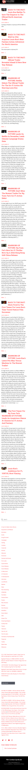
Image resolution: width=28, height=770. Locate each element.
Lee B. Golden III (5, 22)
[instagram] (12, 740)
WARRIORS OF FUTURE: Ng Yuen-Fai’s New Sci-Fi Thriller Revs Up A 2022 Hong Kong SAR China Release (13, 250)
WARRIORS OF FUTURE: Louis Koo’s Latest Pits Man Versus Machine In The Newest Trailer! (14, 361)
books (2, 535)
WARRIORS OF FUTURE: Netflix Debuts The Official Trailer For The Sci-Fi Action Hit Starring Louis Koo (13, 83)
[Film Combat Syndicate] (8, 3)
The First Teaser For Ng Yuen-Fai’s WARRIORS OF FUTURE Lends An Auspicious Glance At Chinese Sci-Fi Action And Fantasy (14, 417)
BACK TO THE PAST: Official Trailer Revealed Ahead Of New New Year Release (14, 61)
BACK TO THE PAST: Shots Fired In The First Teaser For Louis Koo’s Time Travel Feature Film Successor (13, 307)
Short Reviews (4, 608)
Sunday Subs (4, 623)
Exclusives (3, 555)
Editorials (3, 553)
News (2, 587)
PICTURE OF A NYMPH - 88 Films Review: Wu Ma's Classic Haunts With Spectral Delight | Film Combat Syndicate (13, 692)
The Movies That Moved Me (7, 636)
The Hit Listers (4, 634)
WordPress (10, 764)
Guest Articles (4, 563)
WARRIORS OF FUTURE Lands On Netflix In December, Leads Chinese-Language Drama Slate (13, 136)
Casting (3, 542)
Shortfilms (3, 610)
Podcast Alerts (4, 597)
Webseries (3, 647)
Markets (3, 584)
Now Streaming (5, 589)
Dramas (3, 550)
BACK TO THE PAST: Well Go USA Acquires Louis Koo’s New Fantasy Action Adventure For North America (13, 39)
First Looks (4, 561)
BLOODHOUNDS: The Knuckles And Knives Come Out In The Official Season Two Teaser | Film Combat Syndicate (14, 710)
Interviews (3, 579)
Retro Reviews (4, 602)
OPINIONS (3, 592)
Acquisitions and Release (7, 529)
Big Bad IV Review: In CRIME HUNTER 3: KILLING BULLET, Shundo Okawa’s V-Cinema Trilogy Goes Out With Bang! (13, 660)
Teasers (3, 626)
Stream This (4, 618)
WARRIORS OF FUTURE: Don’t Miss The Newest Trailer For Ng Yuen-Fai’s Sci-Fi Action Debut (13, 193)
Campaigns (4, 540)
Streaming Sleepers (5, 621)
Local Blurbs (4, 581)
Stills (2, 615)
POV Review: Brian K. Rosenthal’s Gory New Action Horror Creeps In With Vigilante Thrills (13, 733)
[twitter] (2, 740)
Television (3, 628)
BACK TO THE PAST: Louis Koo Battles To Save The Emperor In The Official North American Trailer (13, 15)
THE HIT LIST (4, 631)
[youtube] (9, 740)
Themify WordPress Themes (18, 764)
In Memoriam (4, 571)
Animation (3, 532)
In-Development (5, 576)
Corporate (3, 548)
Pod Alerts (3, 595)
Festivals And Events (6, 558)
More (2, 29)
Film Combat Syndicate (9, 745)
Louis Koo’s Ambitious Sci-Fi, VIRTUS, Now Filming (12, 471)
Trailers (3, 641)
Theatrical (3, 639)
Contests (3, 545)
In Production (4, 574)
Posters (3, 600)
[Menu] (25, 1)
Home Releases (5, 566)
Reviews (3, 605)
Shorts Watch (4, 613)
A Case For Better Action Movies (8, 527)
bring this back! (5, 537)
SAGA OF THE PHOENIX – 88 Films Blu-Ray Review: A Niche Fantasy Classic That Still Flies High (13, 695)
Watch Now (4, 644)
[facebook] (5, 740)
